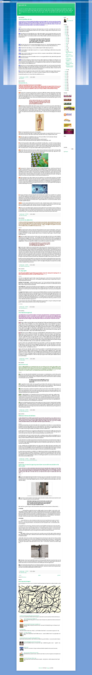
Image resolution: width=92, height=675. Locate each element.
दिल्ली (21, 360)
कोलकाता (26, 266)
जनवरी (67, 69)
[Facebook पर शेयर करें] (33, 77)
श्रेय (27, 411)
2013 (66, 82)
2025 (66, 27)
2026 (66, 26)
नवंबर (67, 37)
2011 (66, 85)
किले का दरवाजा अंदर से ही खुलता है (24, 581)
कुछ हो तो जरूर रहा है (23, 364)
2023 (66, 31)
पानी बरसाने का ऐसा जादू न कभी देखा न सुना (30, 658)
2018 (66, 74)
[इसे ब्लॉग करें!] (31, 77)
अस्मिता (22, 411)
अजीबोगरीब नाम (23, 266)
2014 (66, 81)
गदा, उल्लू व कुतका (22, 270)
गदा (26, 308)
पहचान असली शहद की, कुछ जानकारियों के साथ (30, 618)
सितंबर (67, 40)
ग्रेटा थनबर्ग (26, 460)
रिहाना (36, 460)
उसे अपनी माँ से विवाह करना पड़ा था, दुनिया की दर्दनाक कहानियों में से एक (29, 638)
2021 (66, 34)
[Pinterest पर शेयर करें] (34, 77)
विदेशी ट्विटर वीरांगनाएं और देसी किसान (27, 415)
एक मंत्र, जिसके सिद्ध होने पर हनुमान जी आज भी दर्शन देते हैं (32, 642)
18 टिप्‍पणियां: (27, 458)
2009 (66, 88)
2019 (66, 73)
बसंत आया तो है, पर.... (23, 83)
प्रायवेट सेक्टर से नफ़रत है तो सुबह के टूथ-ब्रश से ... (69, 66)
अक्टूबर (67, 38)
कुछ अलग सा (22, 5)
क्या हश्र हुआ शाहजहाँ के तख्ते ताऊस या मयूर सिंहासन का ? (32, 624)
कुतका (25, 308)
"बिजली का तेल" (26, 647)
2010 (66, 87)
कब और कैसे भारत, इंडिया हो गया (25, 220)
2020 (66, 71)
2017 (66, 76)
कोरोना (21, 215)
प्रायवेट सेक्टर (22, 572)
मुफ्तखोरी (24, 360)
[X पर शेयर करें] (32, 77)
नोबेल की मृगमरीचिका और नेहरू (25, 19)
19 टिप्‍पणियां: (27, 77)
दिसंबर (67, 35)
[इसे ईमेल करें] (30, 77)
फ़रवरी (67, 51)
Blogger (47, 668)
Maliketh (40, 668)
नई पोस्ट (20, 575)
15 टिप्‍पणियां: (27, 358)
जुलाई (67, 43)
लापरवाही (25, 215)
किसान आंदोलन (25, 411)
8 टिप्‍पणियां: (26, 306)
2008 (66, 90)
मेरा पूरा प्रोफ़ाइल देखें (70, 20)
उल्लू (21, 308)
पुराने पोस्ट (59, 575)
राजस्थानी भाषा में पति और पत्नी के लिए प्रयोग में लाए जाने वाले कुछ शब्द (29, 615)
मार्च (66, 49)
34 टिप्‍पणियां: (27, 214)
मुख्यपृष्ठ (39, 575)
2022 (66, 32)
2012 (66, 84)
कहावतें (23, 308)
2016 (66, 77)
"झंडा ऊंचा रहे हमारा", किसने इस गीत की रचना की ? (31, 652)
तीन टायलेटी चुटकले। (23, 629)
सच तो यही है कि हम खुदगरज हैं (25, 312)
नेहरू (21, 78)
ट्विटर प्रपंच (30, 460)
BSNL (26, 572)
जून (66, 44)
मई (66, 46)
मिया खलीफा (33, 460)
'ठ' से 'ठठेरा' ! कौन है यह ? (27, 632)
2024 (66, 29)
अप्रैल (67, 48)
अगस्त (67, 41)
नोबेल (23, 78)
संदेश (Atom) (24, 577)
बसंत (23, 215)
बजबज (28, 266)
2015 (66, 79)
